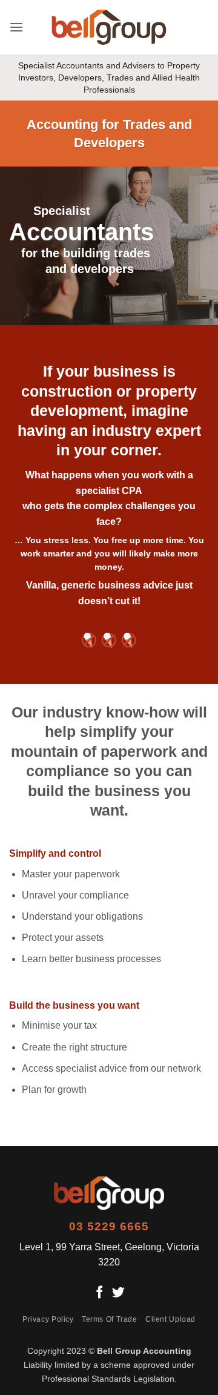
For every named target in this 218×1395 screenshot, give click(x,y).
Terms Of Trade (109, 1319)
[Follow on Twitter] (118, 1293)
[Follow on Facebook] (99, 1293)
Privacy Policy (48, 1319)
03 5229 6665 (109, 1226)
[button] (16, 27)
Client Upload (170, 1319)
